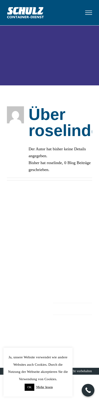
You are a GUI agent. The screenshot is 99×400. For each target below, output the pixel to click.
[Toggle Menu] (88, 13)
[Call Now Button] (88, 390)
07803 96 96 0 (79, 247)
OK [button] (29, 387)
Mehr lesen (44, 387)
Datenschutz (73, 309)
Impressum (73, 297)
